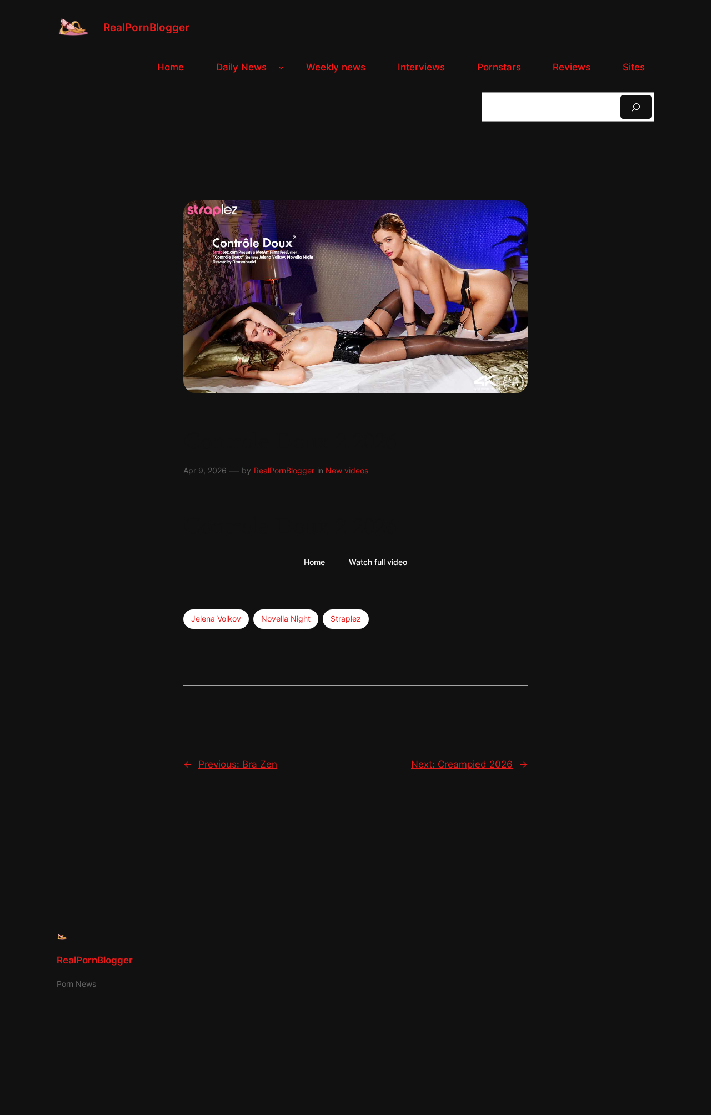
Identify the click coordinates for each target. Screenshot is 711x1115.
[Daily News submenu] (281, 67)
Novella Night (286, 618)
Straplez (346, 618)
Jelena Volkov (216, 618)
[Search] (636, 107)
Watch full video (378, 562)
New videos (347, 470)
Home (314, 562)
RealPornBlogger (146, 27)
